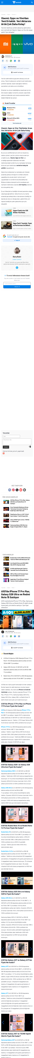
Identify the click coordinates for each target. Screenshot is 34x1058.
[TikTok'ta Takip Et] (24, 490)
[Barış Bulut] (17, 248)
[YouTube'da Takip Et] (20, 490)
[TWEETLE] (7, 62)
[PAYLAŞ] (3, 62)
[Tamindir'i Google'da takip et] (17, 238)
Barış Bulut (8, 56)
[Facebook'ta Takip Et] (9, 490)
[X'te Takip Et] (17, 490)
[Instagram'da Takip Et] (13, 490)
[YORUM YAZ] (15, 62)
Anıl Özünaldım (9, 631)
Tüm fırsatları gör (17, 123)
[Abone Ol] (19, 60)
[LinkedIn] (17, 267)
